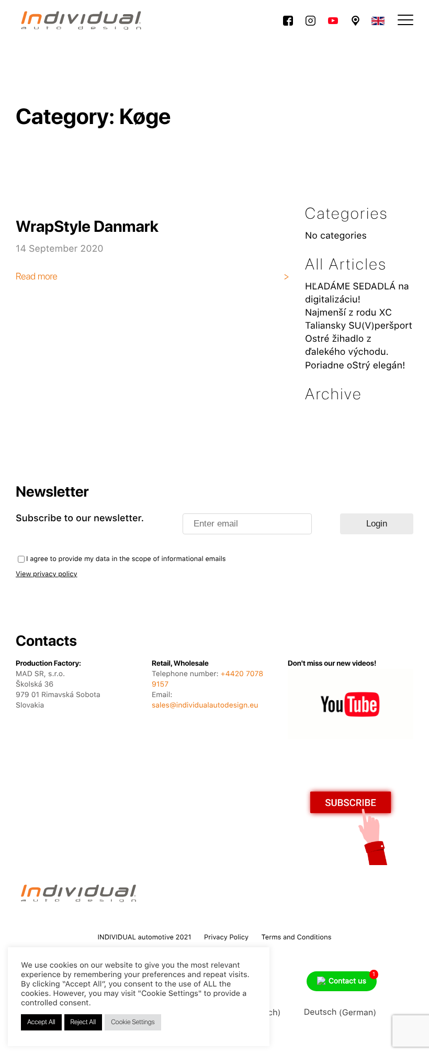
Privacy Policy (226, 937)
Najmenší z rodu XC (348, 312)
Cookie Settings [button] (133, 1022)
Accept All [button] (41, 1022)
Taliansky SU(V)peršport (358, 325)
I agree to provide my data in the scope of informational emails (126, 559)
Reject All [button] (83, 1022)
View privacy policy (46, 574)
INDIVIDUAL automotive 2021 (144, 937)
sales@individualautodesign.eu (205, 705)
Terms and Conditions (297, 937)
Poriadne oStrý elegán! (355, 365)
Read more (37, 276)
